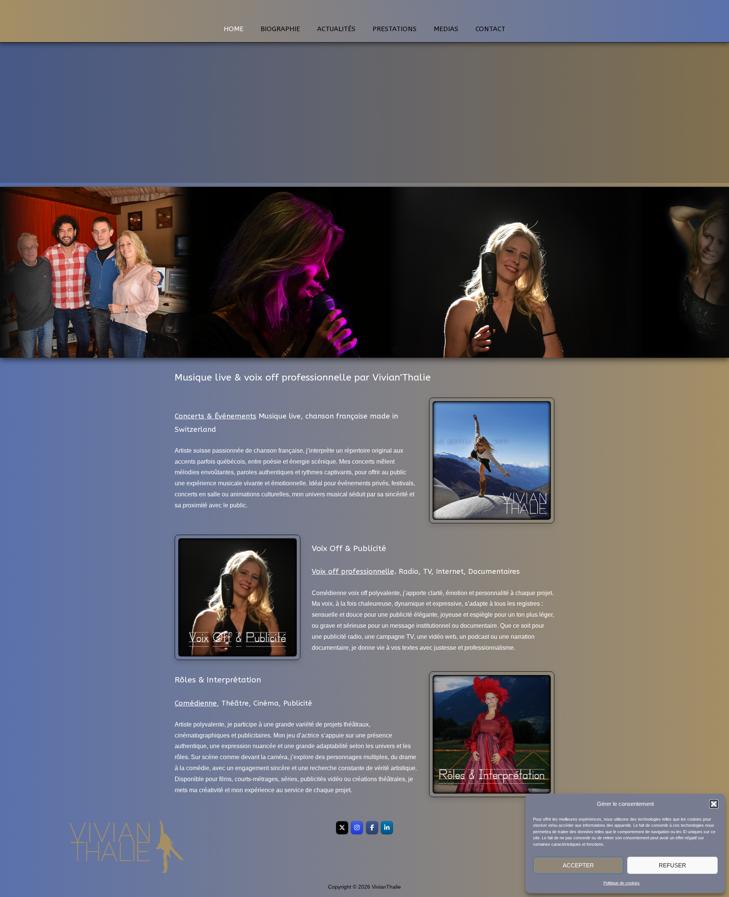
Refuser (672, 865)
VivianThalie (364, 11)
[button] (714, 804)
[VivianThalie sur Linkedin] (387, 827)
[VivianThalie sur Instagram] (357, 827)
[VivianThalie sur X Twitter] (342, 827)
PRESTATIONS (394, 29)
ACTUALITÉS (336, 29)
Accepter (578, 865)
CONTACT (490, 29)
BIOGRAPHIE (280, 29)
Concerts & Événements (215, 416)
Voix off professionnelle (353, 571)
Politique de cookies (621, 883)
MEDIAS (446, 29)
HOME (233, 29)
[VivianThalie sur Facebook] (372, 827)
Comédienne (196, 703)
